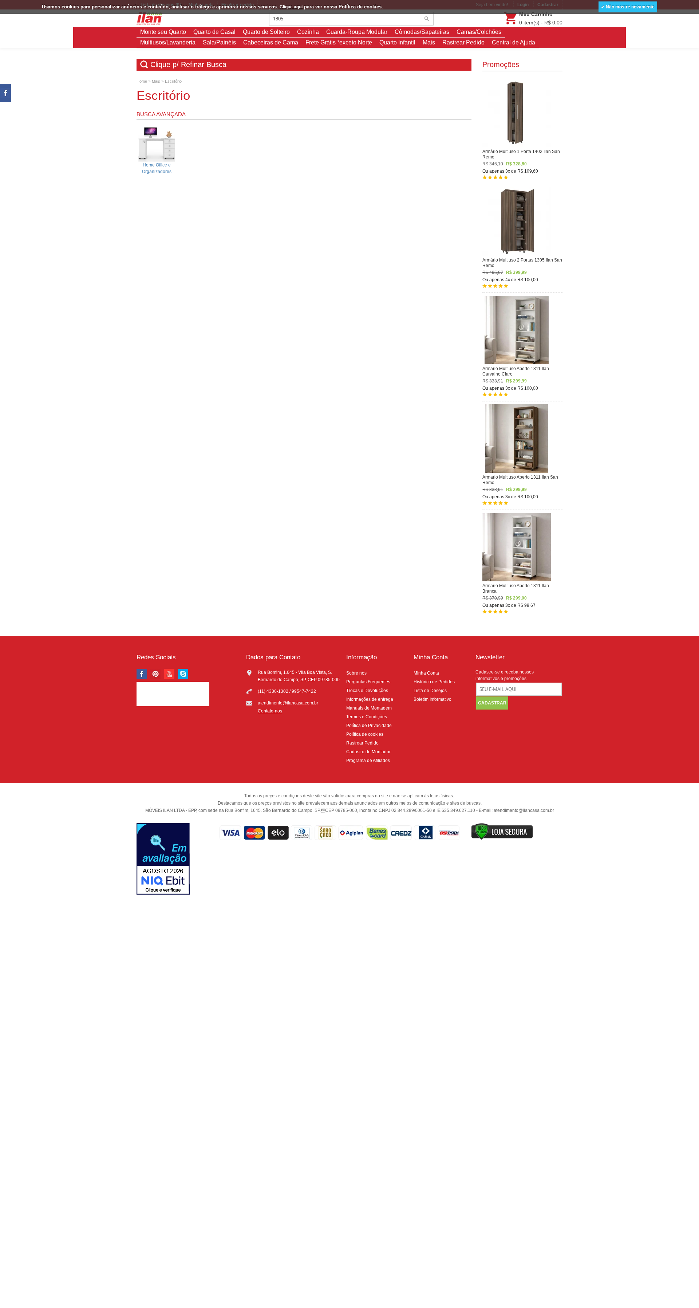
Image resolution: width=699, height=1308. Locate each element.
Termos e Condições (366, 716)
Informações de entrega (369, 699)
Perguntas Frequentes (368, 681)
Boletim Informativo (432, 699)
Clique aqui (291, 6)
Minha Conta (426, 673)
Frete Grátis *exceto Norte (338, 42)
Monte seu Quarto (163, 32)
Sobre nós (356, 673)
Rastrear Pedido (463, 42)
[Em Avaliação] (163, 859)
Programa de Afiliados (368, 760)
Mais (429, 42)
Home (142, 81)
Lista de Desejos (430, 690)
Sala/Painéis (219, 42)
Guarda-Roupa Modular (356, 32)
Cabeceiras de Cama (270, 42)
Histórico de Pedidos (434, 681)
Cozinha (308, 32)
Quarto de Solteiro (266, 32)
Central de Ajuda (513, 42)
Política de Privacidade (369, 725)
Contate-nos (270, 711)
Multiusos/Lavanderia (168, 42)
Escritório (173, 81)
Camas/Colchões (479, 32)
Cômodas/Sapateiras (422, 32)
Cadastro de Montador (368, 751)
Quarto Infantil (397, 42)
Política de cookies (364, 734)
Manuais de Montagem (369, 708)
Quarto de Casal (214, 32)
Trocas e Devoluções (367, 690)
